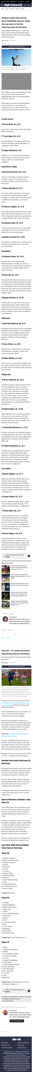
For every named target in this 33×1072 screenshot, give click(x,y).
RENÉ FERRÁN (13, 617)
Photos (22, 9)
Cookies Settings (21, 1047)
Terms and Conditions (6, 1047)
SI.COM (3, 1)
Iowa (7, 1032)
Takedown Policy (5, 1045)
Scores (7, 9)
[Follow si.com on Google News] (29, 556)
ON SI (7, 1)
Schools (12, 9)
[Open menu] (2, 5)
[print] (11, 630)
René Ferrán (5, 40)
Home (3, 637)
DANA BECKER (13, 1010)
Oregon (8, 637)
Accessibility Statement (23, 1042)
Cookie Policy (4, 1042)
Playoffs (17, 9)
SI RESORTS (28, 1)
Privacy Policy (20, 1045)
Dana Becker (5, 662)
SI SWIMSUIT (13, 1)
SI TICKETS (21, 1)
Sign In (29, 5)
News (2, 9)
